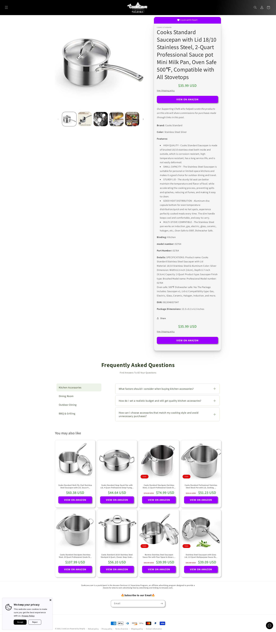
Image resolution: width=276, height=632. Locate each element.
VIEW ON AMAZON (187, 99)
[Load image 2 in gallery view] (85, 119)
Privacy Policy (28, 615)
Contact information (154, 629)
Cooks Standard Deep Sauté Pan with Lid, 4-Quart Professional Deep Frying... (117, 486)
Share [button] (163, 318)
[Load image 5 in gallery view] (132, 119)
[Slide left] (58, 119)
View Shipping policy (166, 90)
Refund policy (93, 629)
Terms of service (121, 629)
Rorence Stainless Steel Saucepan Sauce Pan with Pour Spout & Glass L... (159, 556)
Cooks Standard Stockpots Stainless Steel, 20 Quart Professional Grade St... (75, 556)
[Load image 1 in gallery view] (69, 119)
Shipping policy (137, 629)
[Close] (50, 600)
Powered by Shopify (77, 629)
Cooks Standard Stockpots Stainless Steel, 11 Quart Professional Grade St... (159, 486)
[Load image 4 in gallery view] (116, 119)
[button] (6, 7)
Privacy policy (107, 629)
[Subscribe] (161, 603)
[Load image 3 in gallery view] (101, 119)
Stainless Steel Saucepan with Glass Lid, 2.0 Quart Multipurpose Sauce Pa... (201, 556)
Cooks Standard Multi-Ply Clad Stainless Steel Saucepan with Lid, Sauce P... (75, 486)
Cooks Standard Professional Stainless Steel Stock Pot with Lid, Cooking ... (201, 486)
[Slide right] (143, 119)
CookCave (65, 629)
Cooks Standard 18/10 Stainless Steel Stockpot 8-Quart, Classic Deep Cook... (117, 556)
